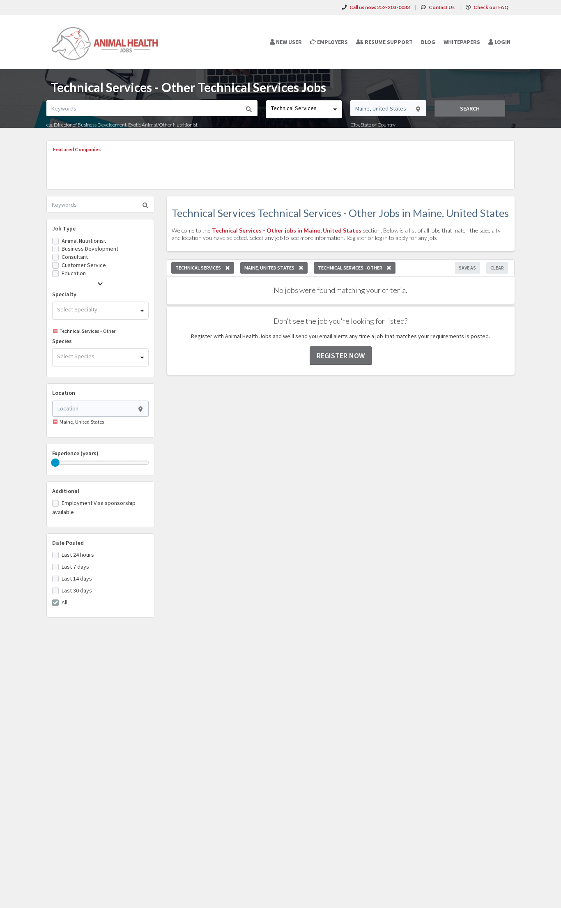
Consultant (75, 256)
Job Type (64, 228)
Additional (65, 491)
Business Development (90, 248)
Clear (497, 268)
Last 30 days (77, 590)
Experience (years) (75, 453)
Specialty (64, 294)
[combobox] (304, 109)
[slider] (55, 463)
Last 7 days (75, 566)
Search (470, 108)
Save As (467, 268)
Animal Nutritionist (84, 240)
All (64, 602)
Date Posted (68, 542)
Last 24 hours (78, 554)
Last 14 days (77, 578)
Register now (341, 355)
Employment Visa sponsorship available (94, 507)
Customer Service (84, 265)
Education (74, 273)
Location (63, 392)
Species (62, 341)
